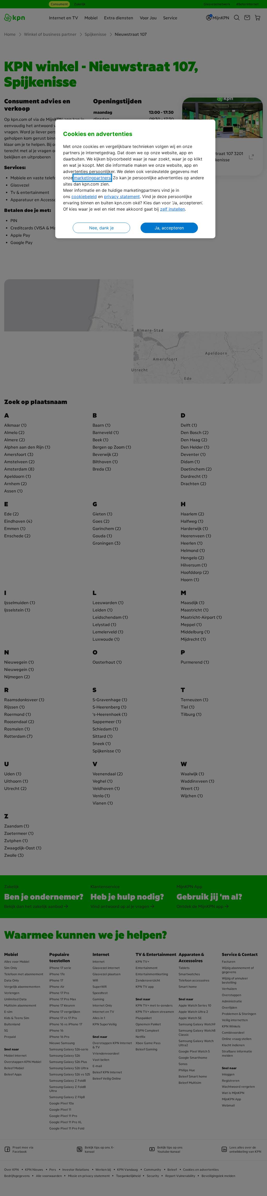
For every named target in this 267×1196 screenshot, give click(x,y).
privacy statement (122, 196)
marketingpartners (92, 177)
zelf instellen (172, 209)
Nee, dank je (101, 227)
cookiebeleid (84, 196)
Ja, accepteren (169, 227)
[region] (135, 179)
